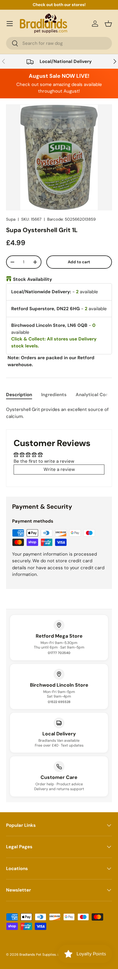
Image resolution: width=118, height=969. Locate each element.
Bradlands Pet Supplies (37, 954)
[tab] (19, 394)
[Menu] (9, 23)
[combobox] (59, 43)
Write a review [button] (59, 469)
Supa (10, 219)
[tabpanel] (59, 413)
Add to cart (79, 261)
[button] (108, 23)
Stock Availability (32, 279)
